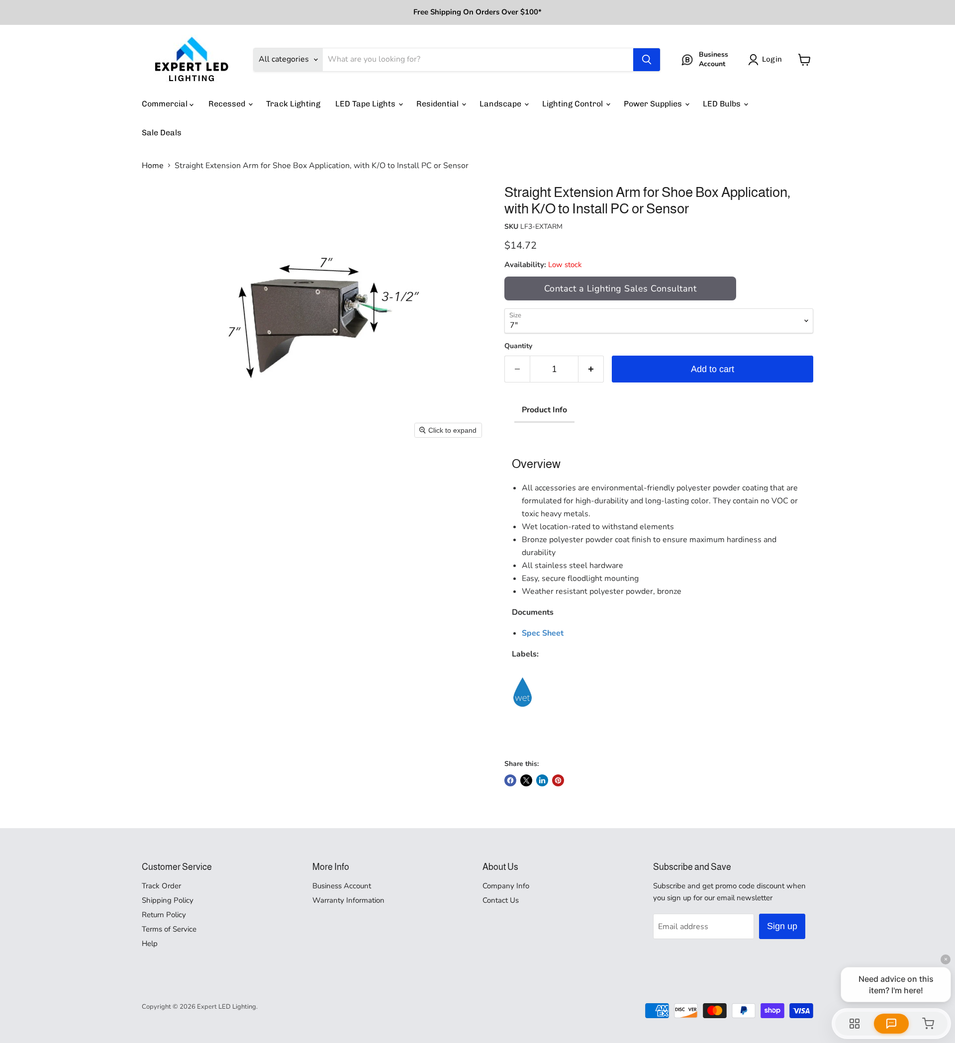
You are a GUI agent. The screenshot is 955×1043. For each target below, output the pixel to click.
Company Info (505, 886)
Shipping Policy (167, 900)
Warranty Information (348, 900)
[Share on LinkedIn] (542, 780)
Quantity (518, 346)
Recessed (227, 103)
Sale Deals (162, 132)
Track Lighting (293, 103)
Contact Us (500, 900)
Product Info (544, 409)
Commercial (166, 103)
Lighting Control (573, 103)
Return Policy (164, 915)
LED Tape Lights (366, 103)
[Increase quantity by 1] (591, 369)
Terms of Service (169, 929)
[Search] (646, 59)
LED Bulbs (723, 103)
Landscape (501, 103)
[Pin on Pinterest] (558, 780)
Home (153, 165)
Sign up (782, 926)
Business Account (341, 886)
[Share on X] (526, 780)
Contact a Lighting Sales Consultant (620, 288)
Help (150, 943)
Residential (438, 103)
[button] (767, 60)
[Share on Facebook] (510, 780)
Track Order (161, 886)
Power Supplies (654, 103)
